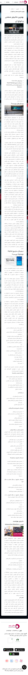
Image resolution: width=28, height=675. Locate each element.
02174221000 (15, 630)
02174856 (8, 630)
